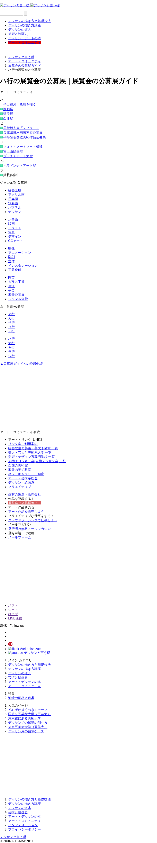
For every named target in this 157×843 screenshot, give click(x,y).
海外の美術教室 (19, 469)
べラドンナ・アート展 (19, 165)
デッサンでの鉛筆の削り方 (27, 722)
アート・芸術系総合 (23, 478)
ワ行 (11, 356)
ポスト (13, 605)
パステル (14, 207)
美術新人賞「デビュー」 (21, 128)
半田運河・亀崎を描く (19, 104)
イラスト (14, 228)
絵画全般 (14, 190)
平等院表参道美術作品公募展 (24, 137)
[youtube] (29, 652)
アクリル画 (16, 194)
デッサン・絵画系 (21, 482)
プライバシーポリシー (24, 829)
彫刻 (11, 257)
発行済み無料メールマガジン (29, 529)
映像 (11, 248)
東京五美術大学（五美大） (27, 727)
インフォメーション (23, 825)
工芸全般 (14, 270)
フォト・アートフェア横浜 (23, 146)
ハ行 (11, 339)
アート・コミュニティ (24, 42)
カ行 (11, 318)
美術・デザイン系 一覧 (31, 457)
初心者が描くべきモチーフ (27, 709)
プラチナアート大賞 (18, 156)
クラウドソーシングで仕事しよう (32, 520)
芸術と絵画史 (18, 34)
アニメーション (19, 252)
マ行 (11, 343)
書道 (11, 286)
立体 (11, 261)
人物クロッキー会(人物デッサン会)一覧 (37, 461)
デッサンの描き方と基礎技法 (29, 21)
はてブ (13, 614)
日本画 (13, 199)
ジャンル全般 (18, 299)
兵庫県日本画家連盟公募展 (23, 132)
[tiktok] (24, 649)
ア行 (11, 314)
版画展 (8, 109)
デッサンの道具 (19, 29)
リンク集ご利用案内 (23, 444)
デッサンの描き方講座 (24, 25)
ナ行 (11, 331)
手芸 (11, 290)
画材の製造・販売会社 (24, 494)
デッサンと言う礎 (13, 837)
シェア (13, 609)
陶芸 (11, 277)
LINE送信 (15, 618)
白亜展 (8, 118)
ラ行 (11, 351)
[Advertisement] (78, 398)
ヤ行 (11, 347)
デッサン (14, 212)
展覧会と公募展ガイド (24, 503)
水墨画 (13, 219)
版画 (11, 223)
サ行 (11, 322)
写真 (11, 232)
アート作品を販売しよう (26, 511)
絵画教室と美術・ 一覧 (33, 448)
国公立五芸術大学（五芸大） (29, 714)
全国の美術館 (18, 465)
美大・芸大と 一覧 (30, 452)
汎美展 (8, 114)
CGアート (15, 241)
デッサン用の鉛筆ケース (26, 731)
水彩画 (13, 203)
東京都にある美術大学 (24, 718)
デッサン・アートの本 (24, 38)
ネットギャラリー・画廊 (26, 474)
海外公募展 (16, 294)
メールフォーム (19, 537)
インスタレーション (23, 265)
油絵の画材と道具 (21, 698)
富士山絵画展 (13, 151)
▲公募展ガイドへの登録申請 (21, 363)
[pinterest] (10, 645)
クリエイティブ (19, 487)
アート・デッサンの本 (24, 681)
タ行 (11, 327)
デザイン (14, 236)
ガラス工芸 (16, 281)
